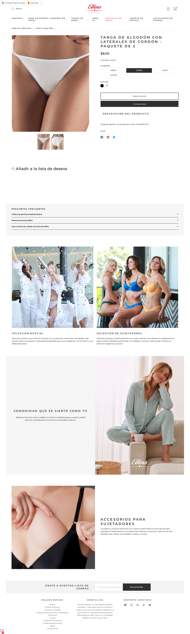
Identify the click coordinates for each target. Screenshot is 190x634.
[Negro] (102, 85)
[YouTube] (150, 605)
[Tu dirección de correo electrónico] (109, 587)
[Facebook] (102, 137)
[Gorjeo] (114, 137)
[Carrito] (175, 9)
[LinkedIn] (138, 605)
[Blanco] (112, 85)
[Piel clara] (107, 85)
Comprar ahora (139, 104)
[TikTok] (144, 605)
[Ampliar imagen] (50, 84)
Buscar (19, 8)
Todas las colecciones (21, 28)
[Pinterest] (108, 137)
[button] (19, 84)
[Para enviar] (15, 9)
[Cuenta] (168, 9)
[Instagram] (131, 605)
